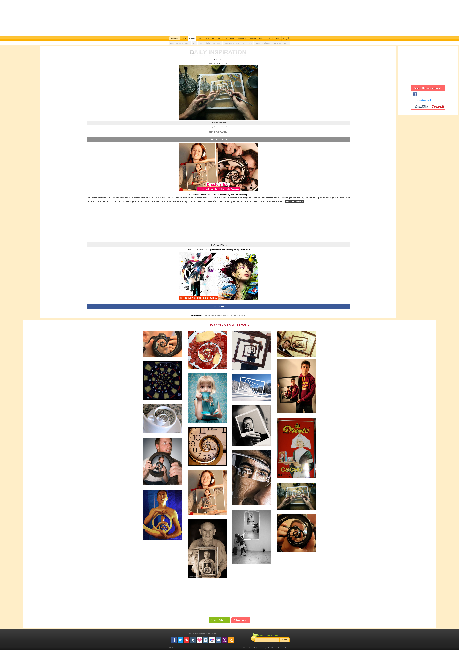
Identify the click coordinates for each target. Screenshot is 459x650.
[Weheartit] (199, 639)
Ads (200, 43)
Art (207, 38)
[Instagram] (205, 639)
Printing (208, 43)
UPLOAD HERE (196, 315)
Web (194, 43)
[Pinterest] (186, 639)
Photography (222, 38)
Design (201, 38)
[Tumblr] (193, 639)
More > (286, 43)
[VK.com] (218, 639)
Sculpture (266, 43)
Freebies (261, 38)
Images (192, 38)
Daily (184, 38)
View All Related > (219, 620)
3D (213, 38)
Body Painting (246, 43)
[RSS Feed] (231, 639)
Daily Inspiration (235, 315)
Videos (253, 38)
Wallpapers (242, 38)
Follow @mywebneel (423, 100)
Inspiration (277, 43)
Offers (270, 38)
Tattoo (257, 43)
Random (179, 43)
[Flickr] (212, 639)
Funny (232, 38)
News (278, 38)
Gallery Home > (241, 620)
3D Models (217, 43)
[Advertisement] (229, 18)
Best (172, 43)
